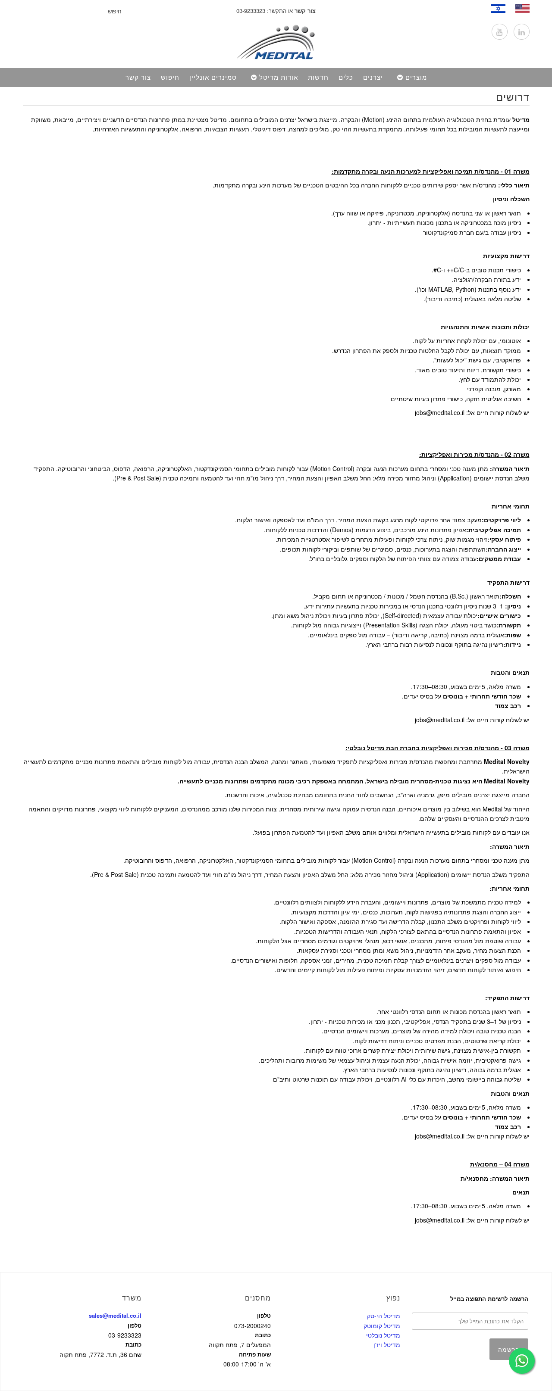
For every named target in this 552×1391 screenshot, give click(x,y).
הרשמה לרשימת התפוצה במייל (489, 1298)
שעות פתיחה (255, 1354)
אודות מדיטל (278, 77)
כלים (346, 77)
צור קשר (138, 77)
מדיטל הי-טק (383, 1315)
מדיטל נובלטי (383, 1335)
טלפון (134, 1325)
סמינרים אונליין (213, 77)
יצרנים (373, 77)
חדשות (318, 77)
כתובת (133, 1344)
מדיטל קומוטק (382, 1325)
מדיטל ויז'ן (386, 1344)
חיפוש (170, 77)
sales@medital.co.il (115, 1315)
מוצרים (416, 77)
